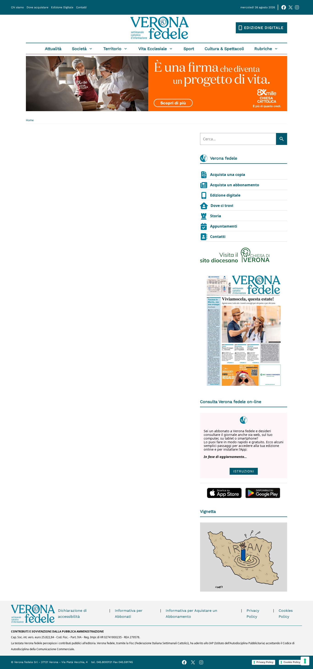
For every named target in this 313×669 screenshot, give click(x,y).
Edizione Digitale (62, 7)
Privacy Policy (253, 613)
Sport (189, 48)
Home (30, 120)
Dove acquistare (37, 7)
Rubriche (263, 48)
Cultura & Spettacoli (224, 48)
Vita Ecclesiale (152, 48)
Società (79, 48)
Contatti (81, 7)
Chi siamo (17, 7)
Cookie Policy (291, 662)
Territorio (112, 48)
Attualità (53, 48)
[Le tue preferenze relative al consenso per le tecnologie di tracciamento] (305, 661)
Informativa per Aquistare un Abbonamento (191, 613)
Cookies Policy (286, 613)
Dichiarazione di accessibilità (72, 613)
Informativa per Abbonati (129, 613)
